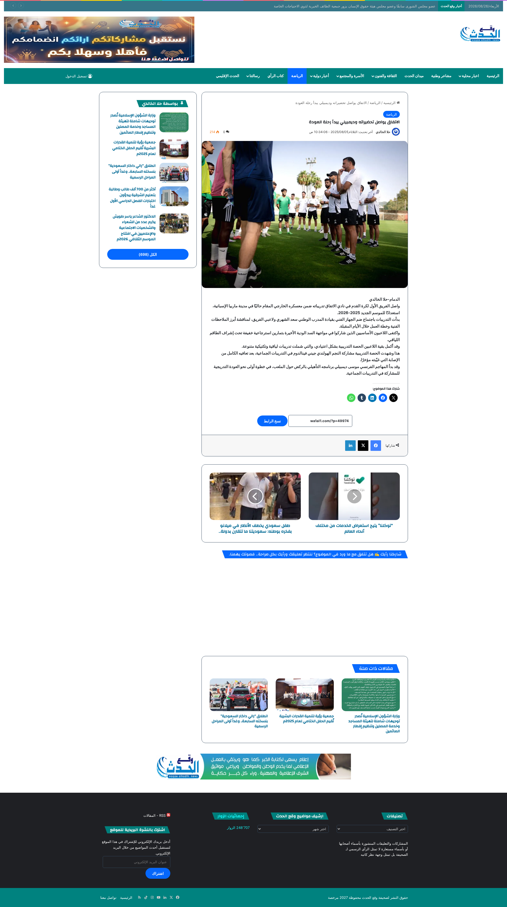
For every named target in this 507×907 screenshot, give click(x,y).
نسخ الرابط (272, 421)
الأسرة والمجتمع (352, 76)
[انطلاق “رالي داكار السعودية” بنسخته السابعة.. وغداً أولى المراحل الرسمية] (239, 694)
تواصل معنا (108, 897)
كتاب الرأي (275, 76)
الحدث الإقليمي (227, 76)
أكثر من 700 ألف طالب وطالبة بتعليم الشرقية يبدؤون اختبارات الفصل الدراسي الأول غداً (132, 198)
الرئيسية (493, 76)
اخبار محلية (470, 76)
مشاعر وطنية (441, 76)
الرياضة (297, 76)
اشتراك (158, 873)
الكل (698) (148, 254)
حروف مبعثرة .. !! (423, 6)
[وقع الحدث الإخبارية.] (480, 34)
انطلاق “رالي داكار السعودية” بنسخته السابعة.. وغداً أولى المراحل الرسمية (240, 721)
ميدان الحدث (414, 76)
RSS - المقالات (155, 815)
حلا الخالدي (383, 132)
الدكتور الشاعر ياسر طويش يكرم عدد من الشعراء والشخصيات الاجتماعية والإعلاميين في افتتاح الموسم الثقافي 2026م (134, 228)
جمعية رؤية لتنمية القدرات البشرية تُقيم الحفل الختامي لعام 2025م (306, 719)
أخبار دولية (321, 76)
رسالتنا (255, 76)
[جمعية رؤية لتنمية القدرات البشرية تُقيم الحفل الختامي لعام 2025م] (305, 694)
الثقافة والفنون (386, 76)
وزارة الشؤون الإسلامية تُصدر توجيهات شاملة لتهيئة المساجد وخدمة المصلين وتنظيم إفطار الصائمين (374, 724)
